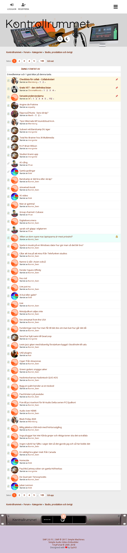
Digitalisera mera (28, 220)
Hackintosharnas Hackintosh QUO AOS (39, 377)
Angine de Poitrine (29, 104)
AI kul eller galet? (28, 294)
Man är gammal (27, 203)
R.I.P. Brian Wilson (28, 145)
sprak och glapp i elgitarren (33, 228)
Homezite (24, 460)
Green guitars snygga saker (33, 369)
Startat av (34, 69)
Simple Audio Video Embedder (63, 542)
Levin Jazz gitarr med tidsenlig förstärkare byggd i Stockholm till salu (53, 344)
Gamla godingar (27, 170)
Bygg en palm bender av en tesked (37, 386)
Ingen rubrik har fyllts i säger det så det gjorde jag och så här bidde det (55, 443)
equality (31, 107)
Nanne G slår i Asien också (33, 261)
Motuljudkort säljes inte (31, 311)
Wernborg (32, 82)
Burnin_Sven (33, 181)
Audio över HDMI (28, 410)
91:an (30, 165)
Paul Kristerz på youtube (32, 394)
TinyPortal (57, 544)
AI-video (24, 195)
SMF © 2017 (61, 539)
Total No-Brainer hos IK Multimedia (37, 137)
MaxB (30, 115)
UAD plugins (26, 352)
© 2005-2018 (69, 544)
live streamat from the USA (33, 319)
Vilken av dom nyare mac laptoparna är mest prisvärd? (46, 236)
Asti (29, 355)
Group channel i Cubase (31, 212)
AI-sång (23, 162)
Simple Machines (76, 539)
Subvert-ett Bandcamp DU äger (35, 129)
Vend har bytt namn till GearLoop (36, 336)
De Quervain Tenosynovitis (33, 477)
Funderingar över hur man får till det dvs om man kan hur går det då (53, 328)
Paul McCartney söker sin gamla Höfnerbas (41, 468)
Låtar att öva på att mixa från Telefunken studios (43, 253)
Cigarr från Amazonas (30, 361)
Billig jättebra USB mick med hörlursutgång (41, 427)
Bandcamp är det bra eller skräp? (36, 179)
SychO (73, 547)
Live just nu (25, 286)
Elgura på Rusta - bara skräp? (34, 112)
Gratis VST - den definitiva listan (35, 87)
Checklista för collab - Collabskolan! (37, 79)
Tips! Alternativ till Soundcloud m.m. (37, 121)
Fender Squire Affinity (30, 270)
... (38, 61)
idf (29, 98)
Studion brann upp (29, 154)
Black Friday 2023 (28, 419)
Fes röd (23, 278)
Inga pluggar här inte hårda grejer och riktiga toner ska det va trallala (53, 435)
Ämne (24, 69)
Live (21, 303)
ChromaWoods (34, 90)
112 (50, 98)
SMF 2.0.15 (48, 539)
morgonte (32, 132)
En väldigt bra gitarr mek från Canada (38, 452)
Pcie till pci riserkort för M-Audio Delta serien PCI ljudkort (48, 402)
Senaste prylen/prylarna (31, 96)
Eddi (30, 173)
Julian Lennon (26, 485)
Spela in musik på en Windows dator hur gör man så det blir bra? (51, 245)
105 (42, 61)
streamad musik (27, 187)
